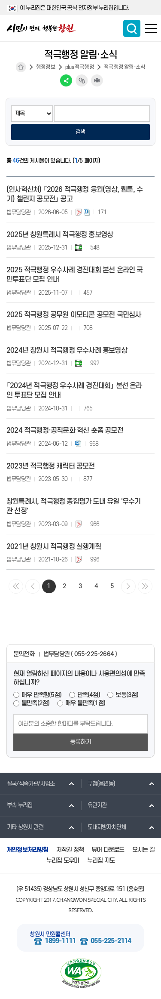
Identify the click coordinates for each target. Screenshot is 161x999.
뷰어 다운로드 (107, 850)
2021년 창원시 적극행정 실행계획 (53, 547)
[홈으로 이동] (41, 28)
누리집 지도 (101, 860)
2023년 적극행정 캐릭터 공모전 (50, 466)
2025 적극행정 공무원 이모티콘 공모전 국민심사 (73, 315)
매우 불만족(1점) (85, 703)
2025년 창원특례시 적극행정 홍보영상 (59, 235)
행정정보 (45, 67)
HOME (21, 67)
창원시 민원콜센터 (50, 934)
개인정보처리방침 (27, 850)
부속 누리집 (19, 805)
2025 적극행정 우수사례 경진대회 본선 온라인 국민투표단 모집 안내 (74, 275)
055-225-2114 (111, 941)
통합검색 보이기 (131, 28)
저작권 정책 (70, 850)
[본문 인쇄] (97, 80)
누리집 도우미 (62, 860)
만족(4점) (88, 695)
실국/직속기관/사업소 (31, 783)
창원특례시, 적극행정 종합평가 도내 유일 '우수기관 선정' (73, 506)
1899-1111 (60, 941)
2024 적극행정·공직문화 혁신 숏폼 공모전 (64, 431)
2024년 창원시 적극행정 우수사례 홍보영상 (66, 351)
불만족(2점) (35, 703)
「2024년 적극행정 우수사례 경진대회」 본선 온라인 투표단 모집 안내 (74, 390)
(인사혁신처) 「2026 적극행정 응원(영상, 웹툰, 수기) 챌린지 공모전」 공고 (74, 194)
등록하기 (80, 742)
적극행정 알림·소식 (124, 67)
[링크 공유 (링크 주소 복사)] (82, 80)
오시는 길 (143, 850)
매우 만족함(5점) (41, 695)
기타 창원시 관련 (25, 827)
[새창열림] (80, 973)
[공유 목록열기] (66, 80)
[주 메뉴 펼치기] (151, 28)
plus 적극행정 (79, 67)
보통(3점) (126, 695)
